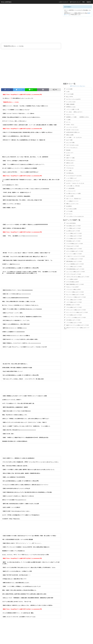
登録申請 (89, 2)
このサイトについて (63, 2)
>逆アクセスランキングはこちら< (77, 86)
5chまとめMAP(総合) (6, 2)
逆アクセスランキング (75, 2)
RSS (83, 2)
